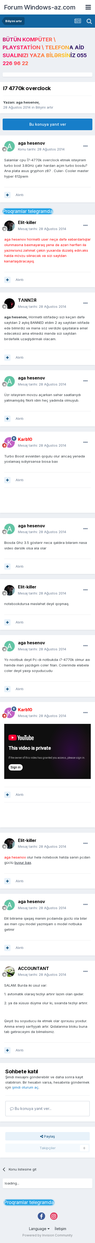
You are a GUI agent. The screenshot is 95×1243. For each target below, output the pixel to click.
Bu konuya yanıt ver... (32, 1108)
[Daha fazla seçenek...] (85, 146)
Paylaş (49, 1136)
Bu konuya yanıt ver (47, 124)
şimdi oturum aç (25, 1087)
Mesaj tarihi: (42, 229)
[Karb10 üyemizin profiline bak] (9, 442)
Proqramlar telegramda (28, 211)
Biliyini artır (44, 107)
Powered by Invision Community (47, 1235)
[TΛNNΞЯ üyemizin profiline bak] (9, 303)
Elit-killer (27, 222)
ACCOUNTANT (33, 968)
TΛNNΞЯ (27, 300)
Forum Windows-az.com (39, 7)
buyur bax (23, 862)
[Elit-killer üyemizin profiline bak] (9, 226)
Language (38, 1228)
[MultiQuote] (7, 195)
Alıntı (19, 195)
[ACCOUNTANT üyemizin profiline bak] (9, 971)
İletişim (60, 1228)
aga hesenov (27, 102)
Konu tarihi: (41, 149)
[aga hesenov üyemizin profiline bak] (9, 146)
